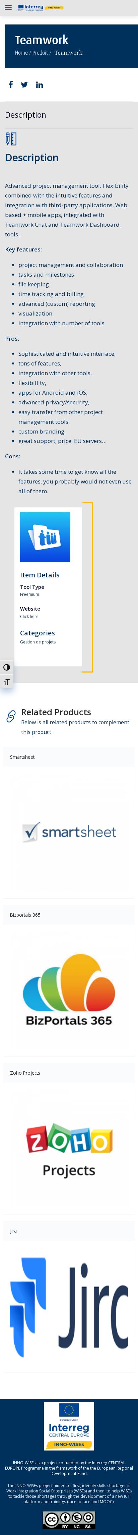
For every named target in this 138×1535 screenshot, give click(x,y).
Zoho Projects (25, 1073)
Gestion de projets (38, 642)
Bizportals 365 (25, 915)
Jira (13, 1231)
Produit (40, 53)
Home (21, 53)
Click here (29, 616)
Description (25, 114)
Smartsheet (22, 757)
